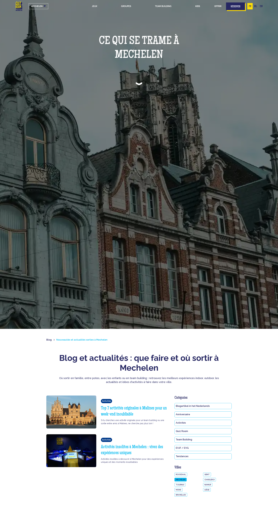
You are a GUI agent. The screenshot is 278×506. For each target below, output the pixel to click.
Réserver (235, 6)
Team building (163, 6)
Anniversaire (183, 414)
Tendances (182, 456)
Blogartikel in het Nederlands (193, 406)
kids (197, 6)
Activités (181, 422)
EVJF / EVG (182, 448)
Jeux (94, 6)
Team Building (184, 439)
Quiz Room (182, 431)
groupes (126, 6)
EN (261, 6)
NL (255, 6)
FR (250, 6)
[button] (126, 6)
